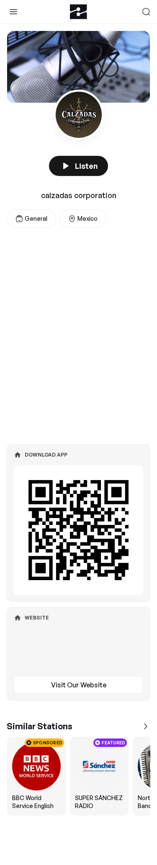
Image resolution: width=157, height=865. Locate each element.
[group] (78, 776)
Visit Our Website (78, 685)
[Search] (146, 11)
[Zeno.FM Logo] (78, 11)
